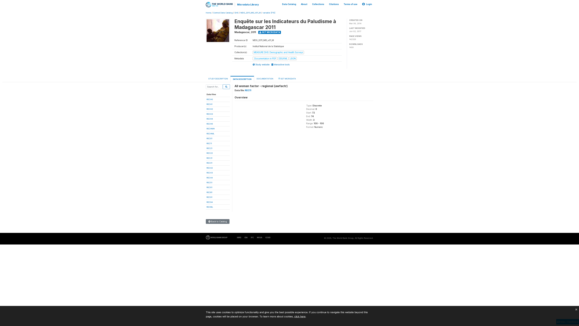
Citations (334, 4)
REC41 (209, 163)
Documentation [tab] (265, 79)
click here (299, 316)
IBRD (239, 237)
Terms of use (350, 4)
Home (208, 13)
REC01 (209, 138)
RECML (210, 207)
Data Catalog (289, 4)
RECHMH (211, 128)
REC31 (209, 158)
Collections (318, 4)
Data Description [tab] (242, 79)
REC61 (209, 187)
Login (369, 4)
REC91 (209, 197)
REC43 (210, 172)
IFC (252, 237)
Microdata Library (248, 4)
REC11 (209, 143)
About (304, 4)
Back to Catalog (218, 221)
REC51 (209, 182)
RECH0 (210, 99)
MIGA (259, 237)
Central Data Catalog (223, 13)
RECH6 (210, 124)
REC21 (209, 148)
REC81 (209, 192)
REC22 (210, 153)
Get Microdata (270, 32)
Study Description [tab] (218, 79)
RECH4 (210, 119)
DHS (237, 13)
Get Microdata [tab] (288, 79)
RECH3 (210, 114)
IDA (246, 237)
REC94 (210, 202)
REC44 (210, 177)
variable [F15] (269, 13)
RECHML (210, 133)
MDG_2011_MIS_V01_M (250, 13)
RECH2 (210, 109)
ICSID (268, 237)
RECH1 (209, 104)
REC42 (210, 168)
